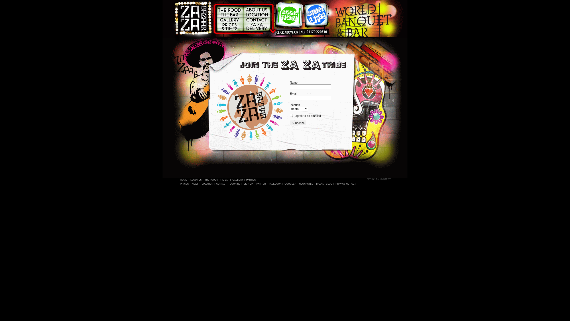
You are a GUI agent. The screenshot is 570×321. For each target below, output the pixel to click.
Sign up (248, 184)
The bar (224, 180)
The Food (210, 180)
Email (293, 93)
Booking (235, 184)
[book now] (289, 16)
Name (293, 82)
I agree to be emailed (307, 115)
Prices (184, 184)
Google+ (290, 184)
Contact (221, 184)
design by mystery (379, 179)
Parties (251, 180)
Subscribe (298, 123)
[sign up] (316, 16)
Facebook (275, 184)
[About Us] (256, 9)
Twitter (261, 184)
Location (207, 184)
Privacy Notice (345, 184)
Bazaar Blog (324, 184)
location (295, 105)
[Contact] (256, 19)
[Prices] (230, 27)
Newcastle (306, 184)
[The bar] (230, 14)
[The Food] (230, 9)
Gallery (237, 180)
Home (183, 180)
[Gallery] (230, 19)
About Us (196, 180)
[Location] (256, 14)
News (195, 184)
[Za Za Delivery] (256, 26)
